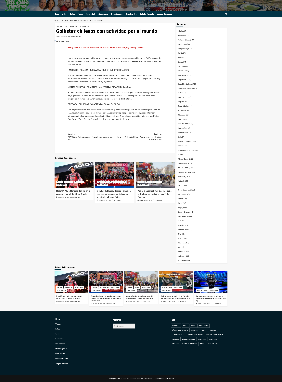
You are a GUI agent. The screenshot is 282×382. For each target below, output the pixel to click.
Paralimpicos (183, 194)
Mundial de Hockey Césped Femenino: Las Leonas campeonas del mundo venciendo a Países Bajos (114, 194)
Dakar (180, 93)
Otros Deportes (117, 14)
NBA (180, 185)
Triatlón (181, 238)
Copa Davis (182, 80)
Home (57, 14)
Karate (180, 146)
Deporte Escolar (178, 334)
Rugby (180, 207)
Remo (180, 203)
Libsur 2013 (213, 339)
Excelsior (175, 339)
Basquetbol (90, 14)
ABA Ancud (176, 325)
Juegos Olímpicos (164, 14)
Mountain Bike (183, 163)
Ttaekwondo (183, 243)
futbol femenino (188, 339)
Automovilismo (184, 40)
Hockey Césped (110, 182)
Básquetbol (203, 325)
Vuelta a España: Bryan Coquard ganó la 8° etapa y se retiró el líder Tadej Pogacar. (154, 194)
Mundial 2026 (183, 168)
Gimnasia (181, 115)
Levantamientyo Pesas (186, 150)
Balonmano (182, 44)
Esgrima (181, 102)
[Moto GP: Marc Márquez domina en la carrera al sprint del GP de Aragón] (74, 175)
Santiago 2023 (183, 216)
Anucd (193, 325)
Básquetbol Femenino (180, 330)
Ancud (185, 325)
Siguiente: (139, 137)
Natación (181, 181)
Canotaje (181, 66)
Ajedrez (181, 31)
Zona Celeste (183, 260)
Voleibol (181, 256)
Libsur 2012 (202, 339)
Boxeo (180, 62)
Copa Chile (182, 75)
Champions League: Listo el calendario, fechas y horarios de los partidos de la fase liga (211, 298)
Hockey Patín (183, 128)
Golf (66, 26)
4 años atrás (77, 36)
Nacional (181, 177)
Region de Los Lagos (189, 343)
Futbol (72, 14)
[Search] (226, 14)
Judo (180, 137)
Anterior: (90, 137)
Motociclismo (79, 182)
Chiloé (203, 330)
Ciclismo (141, 182)
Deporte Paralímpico (195, 334)
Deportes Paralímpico (214, 334)
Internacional (102, 14)
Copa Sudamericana (185, 88)
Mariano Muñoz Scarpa (65, 36)
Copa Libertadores (185, 84)
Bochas (181, 57)
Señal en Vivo (131, 14)
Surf (179, 221)
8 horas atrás (117, 200)
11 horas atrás (182, 301)
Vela (179, 247)
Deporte (59, 26)
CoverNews (158, 378)
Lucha (180, 155)
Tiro (179, 234)
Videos (65, 14)
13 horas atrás (217, 303)
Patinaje (181, 199)
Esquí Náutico (183, 106)
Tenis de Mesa (183, 230)
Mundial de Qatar (184, 172)
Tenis (80, 14)
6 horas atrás (76, 197)
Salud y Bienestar (147, 14)
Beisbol (181, 53)
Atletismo (182, 35)
